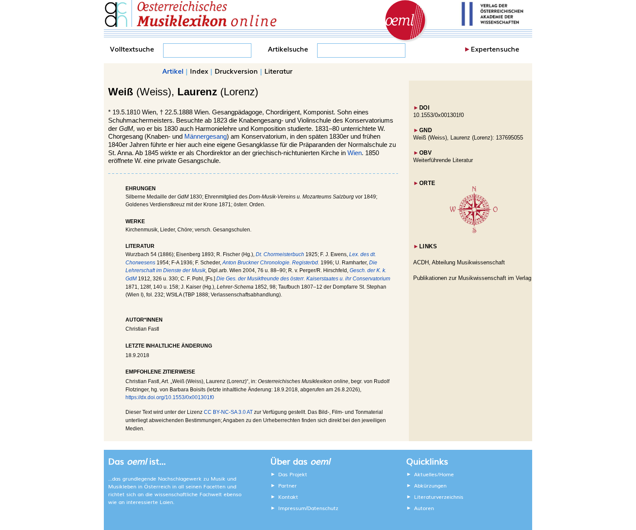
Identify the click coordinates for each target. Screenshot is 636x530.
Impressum (292, 508)
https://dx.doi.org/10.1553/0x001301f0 (169, 397)
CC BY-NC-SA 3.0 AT (228, 412)
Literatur (278, 70)
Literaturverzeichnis (438, 497)
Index (199, 70)
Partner (287, 485)
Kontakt (288, 497)
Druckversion (236, 70)
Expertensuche (495, 48)
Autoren (424, 508)
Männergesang (205, 136)
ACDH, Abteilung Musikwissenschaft (459, 262)
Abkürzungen (430, 485)
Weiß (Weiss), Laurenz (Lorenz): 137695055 (468, 137)
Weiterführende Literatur (443, 160)
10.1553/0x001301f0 (438, 115)
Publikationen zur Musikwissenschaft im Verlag (472, 278)
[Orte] (474, 231)
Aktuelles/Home (434, 474)
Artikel (172, 70)
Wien (354, 153)
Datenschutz (322, 508)
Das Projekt (292, 474)
